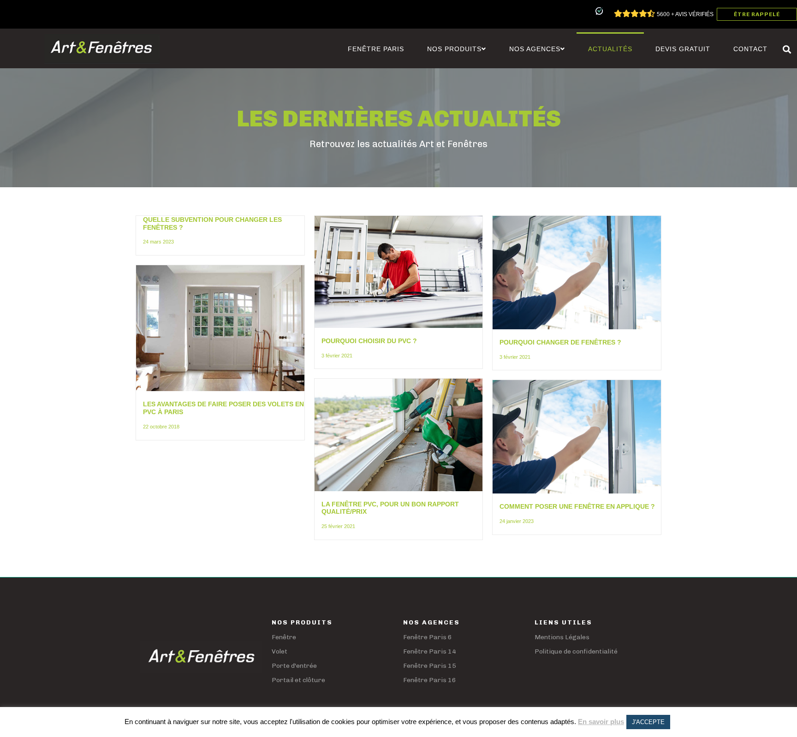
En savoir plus (601, 721)
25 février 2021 (338, 526)
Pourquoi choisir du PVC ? (369, 341)
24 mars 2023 (158, 241)
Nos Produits (454, 49)
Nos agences (534, 49)
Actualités (610, 49)
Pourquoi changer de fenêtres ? (560, 342)
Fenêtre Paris (376, 49)
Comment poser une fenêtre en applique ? (577, 506)
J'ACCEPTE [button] (648, 722)
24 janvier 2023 (517, 521)
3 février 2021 (336, 355)
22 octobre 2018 (161, 426)
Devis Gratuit (682, 49)
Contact (750, 49)
